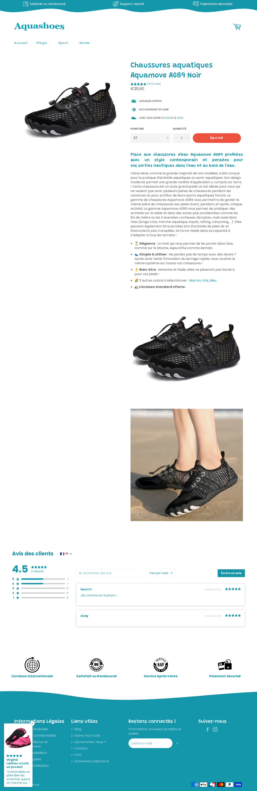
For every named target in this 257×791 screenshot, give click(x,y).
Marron (195, 280)
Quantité (179, 128)
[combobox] (161, 573)
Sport (63, 43)
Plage (42, 43)
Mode (85, 43)
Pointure (137, 128)
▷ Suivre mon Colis (85, 735)
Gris (205, 280)
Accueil (21, 43)
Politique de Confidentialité (35, 735)
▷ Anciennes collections (90, 761)
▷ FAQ (76, 754)
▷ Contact (79, 748)
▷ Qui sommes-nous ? (88, 742)
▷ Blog (76, 729)
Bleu (213, 280)
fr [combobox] (66, 553)
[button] (146, 84)
